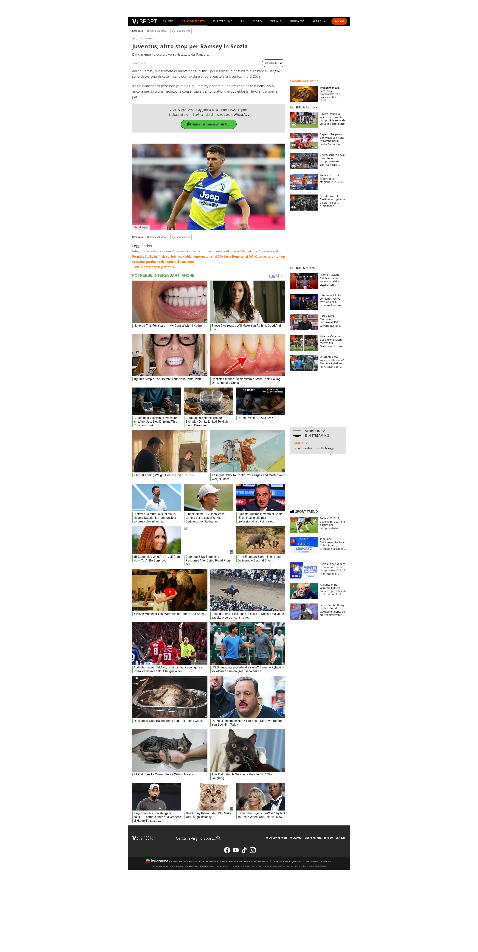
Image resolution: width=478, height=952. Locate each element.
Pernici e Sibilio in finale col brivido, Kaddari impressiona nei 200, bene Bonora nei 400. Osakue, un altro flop (208, 256)
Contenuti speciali (276, 838)
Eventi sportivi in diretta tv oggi (314, 448)
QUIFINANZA (297, 862)
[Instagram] (253, 852)
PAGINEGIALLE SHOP (217, 862)
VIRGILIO (183, 862)
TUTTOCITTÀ (264, 862)
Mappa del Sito (313, 838)
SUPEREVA (326, 862)
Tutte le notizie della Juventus (153, 267)
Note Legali (169, 866)
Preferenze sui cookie (210, 866)
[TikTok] (244, 852)
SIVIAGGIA (284, 862)
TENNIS (276, 21)
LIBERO (173, 862)
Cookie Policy (191, 866)
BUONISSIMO (312, 862)
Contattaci (295, 838)
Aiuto (225, 866)
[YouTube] (236, 852)
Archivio (341, 838)
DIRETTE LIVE (222, 21)
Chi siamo (157, 866)
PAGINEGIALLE (196, 862)
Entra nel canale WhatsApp (211, 124)
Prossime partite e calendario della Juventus (163, 262)
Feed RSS (328, 838)
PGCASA (233, 862)
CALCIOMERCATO (193, 21)
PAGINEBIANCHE (247, 862)
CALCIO (168, 21)
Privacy (179, 866)
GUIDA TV (297, 21)
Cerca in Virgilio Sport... (196, 838)
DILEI (275, 862)
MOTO (257, 21)
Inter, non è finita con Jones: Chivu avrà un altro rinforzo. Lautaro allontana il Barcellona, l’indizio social (205, 251)
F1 (242, 21)
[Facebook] (227, 852)
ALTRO (317, 21)
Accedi (339, 21)
